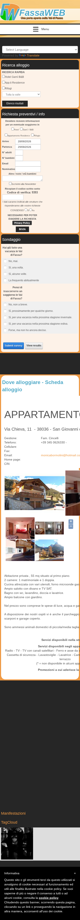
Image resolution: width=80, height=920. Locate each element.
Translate (33, 55)
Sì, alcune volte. (18, 273)
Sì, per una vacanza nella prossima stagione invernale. (40, 317)
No (33, 210)
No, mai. (13, 261)
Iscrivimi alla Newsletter (24, 184)
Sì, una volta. (16, 267)
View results (33, 345)
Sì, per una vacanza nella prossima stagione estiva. (38, 323)
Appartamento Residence (19, 136)
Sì (28, 210)
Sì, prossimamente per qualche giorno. (31, 310)
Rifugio (37, 136)
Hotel (17, 130)
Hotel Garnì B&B (14, 76)
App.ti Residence (15, 82)
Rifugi (8, 88)
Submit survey (13, 345)
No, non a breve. (18, 304)
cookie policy (48, 897)
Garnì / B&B (28, 130)
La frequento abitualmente (24, 280)
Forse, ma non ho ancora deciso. (28, 330)
